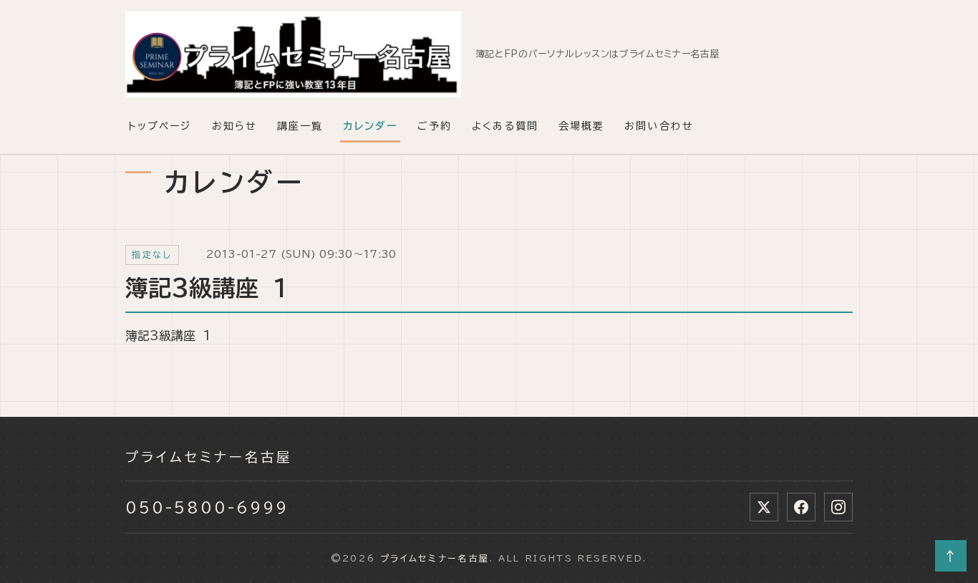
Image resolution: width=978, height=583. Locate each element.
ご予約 (434, 126)
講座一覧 (300, 126)
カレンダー (370, 126)
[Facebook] (801, 507)
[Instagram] (838, 507)
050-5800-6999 (207, 507)
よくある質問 (505, 126)
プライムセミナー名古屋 (209, 456)
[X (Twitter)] (764, 507)
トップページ (160, 126)
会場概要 (581, 126)
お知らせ (234, 126)
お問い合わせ (659, 126)
